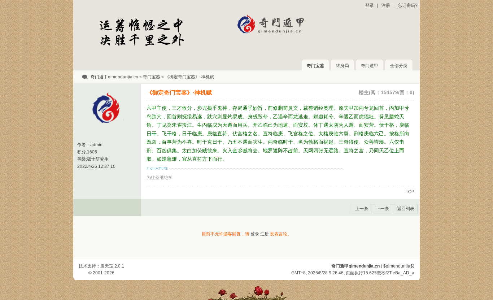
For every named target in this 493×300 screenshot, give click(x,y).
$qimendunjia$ (398, 266)
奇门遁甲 (369, 65)
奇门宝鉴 (315, 65)
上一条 (361, 208)
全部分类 (398, 65)
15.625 (370, 272)
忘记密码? (408, 5)
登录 (369, 5)
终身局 (342, 65)
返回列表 (405, 208)
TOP (410, 191)
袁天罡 (106, 266)
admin (96, 144)
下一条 (382, 208)
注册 (385, 5)
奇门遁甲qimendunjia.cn (114, 76)
